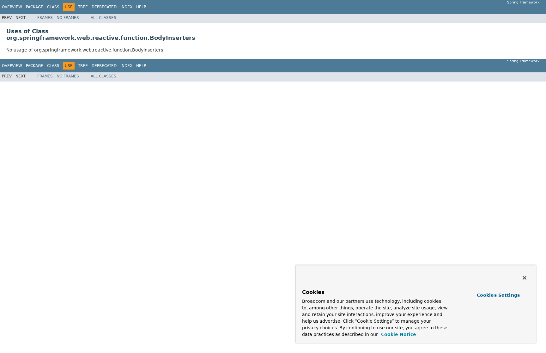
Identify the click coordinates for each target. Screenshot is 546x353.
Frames (45, 17)
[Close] (524, 278)
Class (53, 7)
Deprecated (104, 7)
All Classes (103, 17)
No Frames (68, 17)
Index (126, 7)
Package (34, 7)
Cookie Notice (397, 334)
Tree (83, 7)
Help (141, 7)
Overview (12, 7)
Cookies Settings (498, 295)
